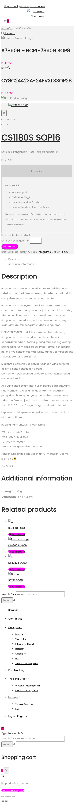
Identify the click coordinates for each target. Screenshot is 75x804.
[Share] (6, 119)
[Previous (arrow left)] (2, 124)
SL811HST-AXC (16, 528)
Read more (18, 534)
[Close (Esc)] (2, 119)
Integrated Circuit (49, 252)
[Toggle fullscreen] (9, 119)
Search (7, 600)
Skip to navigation (15, 6)
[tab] (41, 259)
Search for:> (8, 594)
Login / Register (17, 716)
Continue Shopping (13, 790)
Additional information (22, 264)
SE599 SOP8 (15, 580)
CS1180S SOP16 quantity (15, 240)
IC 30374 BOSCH (18, 563)
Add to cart (10, 246)
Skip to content (35, 6)
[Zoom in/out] (13, 119)
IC (11, 28)
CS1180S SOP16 (30, 137)
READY (64, 252)
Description (15, 259)
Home (5, 28)
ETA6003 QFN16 (17, 545)
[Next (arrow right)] (6, 124)
